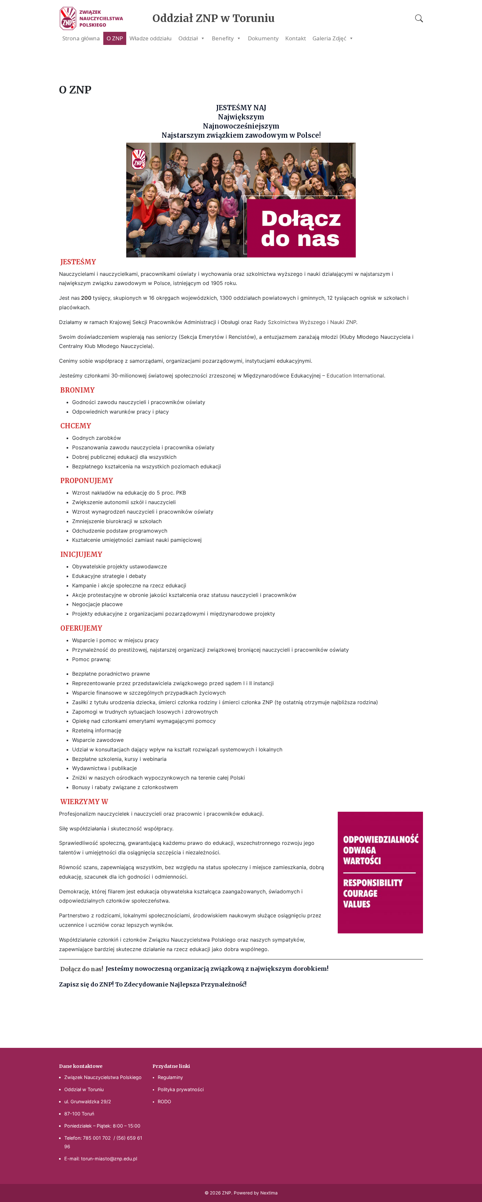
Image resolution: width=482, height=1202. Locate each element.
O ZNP (115, 38)
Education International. (356, 375)
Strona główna (81, 38)
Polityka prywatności (181, 1089)
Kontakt (295, 38)
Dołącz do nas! (81, 968)
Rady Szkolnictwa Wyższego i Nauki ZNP (305, 322)
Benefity (223, 38)
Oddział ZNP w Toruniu (213, 18)
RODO (164, 1101)
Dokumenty (263, 38)
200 (87, 298)
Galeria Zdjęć (329, 38)
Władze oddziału (151, 38)
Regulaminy (170, 1077)
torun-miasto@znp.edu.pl (109, 1158)
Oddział (188, 38)
